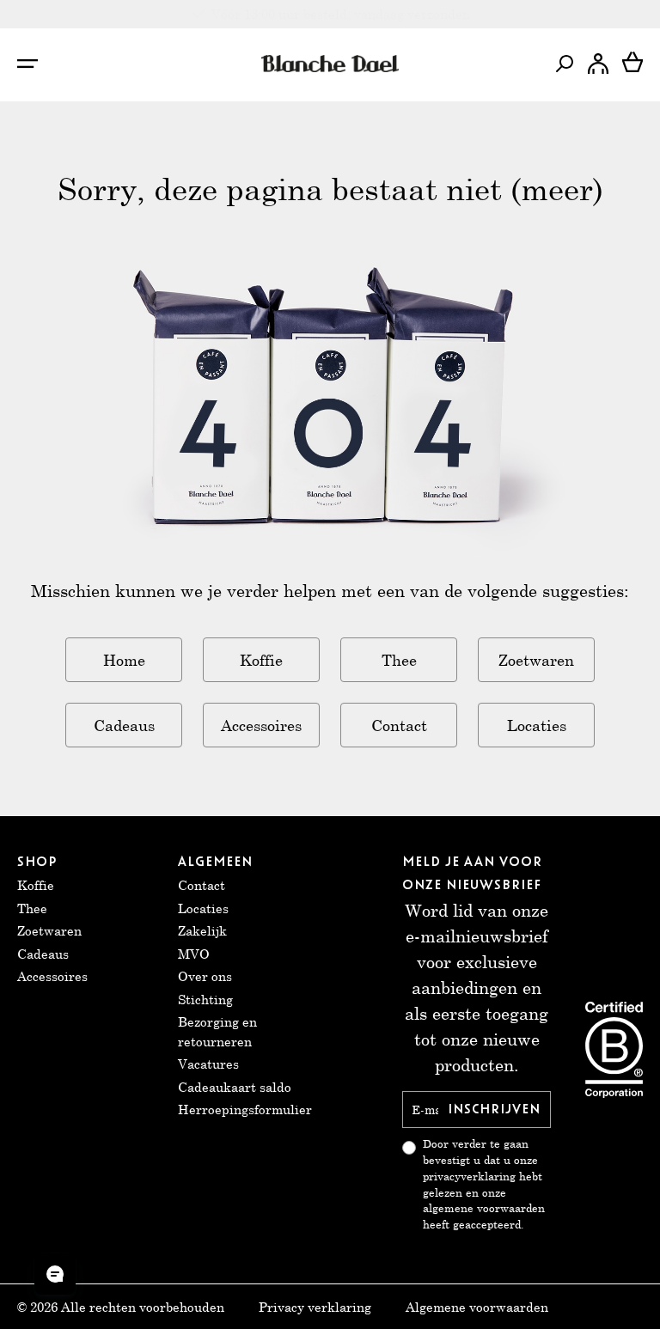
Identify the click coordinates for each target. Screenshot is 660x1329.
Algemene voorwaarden (477, 1306)
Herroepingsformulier (245, 1109)
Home (124, 659)
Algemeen (215, 861)
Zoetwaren (536, 659)
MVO (194, 953)
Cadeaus (124, 725)
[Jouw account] (598, 63)
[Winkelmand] (632, 63)
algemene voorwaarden (484, 1208)
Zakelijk (202, 930)
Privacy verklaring (315, 1306)
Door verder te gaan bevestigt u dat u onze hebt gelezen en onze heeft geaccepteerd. (484, 1184)
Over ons (205, 976)
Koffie (261, 659)
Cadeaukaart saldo (234, 1086)
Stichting (205, 999)
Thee (399, 659)
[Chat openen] (55, 1274)
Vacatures (208, 1063)
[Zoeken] (564, 63)
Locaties (536, 725)
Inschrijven (494, 1109)
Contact (399, 725)
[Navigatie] (37, 63)
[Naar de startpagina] (330, 63)
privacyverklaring (469, 1176)
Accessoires (261, 725)
